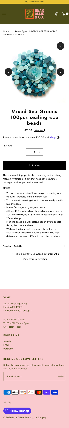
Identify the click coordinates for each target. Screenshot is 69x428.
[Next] (60, 72)
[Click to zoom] (60, 46)
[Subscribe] (60, 376)
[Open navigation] (4, 14)
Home (6, 31)
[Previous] (8, 72)
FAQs (6, 344)
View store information (35, 259)
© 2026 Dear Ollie (12, 417)
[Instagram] (9, 403)
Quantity (7, 145)
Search (7, 341)
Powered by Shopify (35, 417)
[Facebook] (5, 403)
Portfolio (8, 348)
